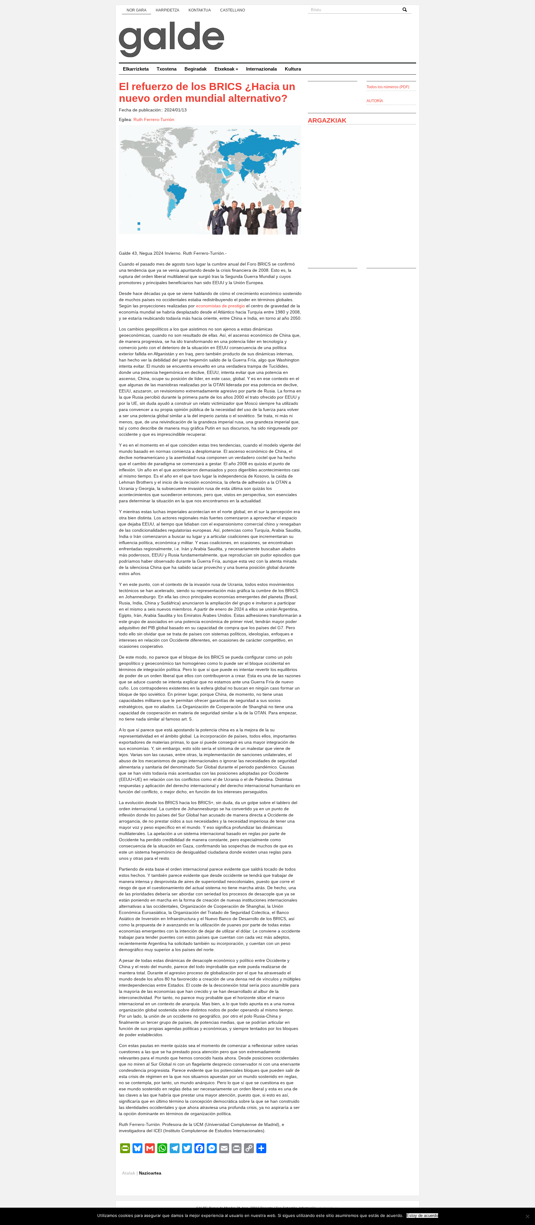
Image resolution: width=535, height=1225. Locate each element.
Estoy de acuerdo (422, 1215)
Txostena (166, 68)
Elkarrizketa (136, 68)
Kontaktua (200, 10)
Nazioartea (150, 1173)
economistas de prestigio (220, 305)
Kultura (293, 68)
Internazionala (261, 68)
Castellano (232, 10)
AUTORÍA (375, 101)
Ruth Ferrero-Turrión (153, 119)
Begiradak (196, 68)
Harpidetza (167, 10)
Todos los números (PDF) (388, 87)
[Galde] (267, 40)
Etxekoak (226, 68)
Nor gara (136, 10)
